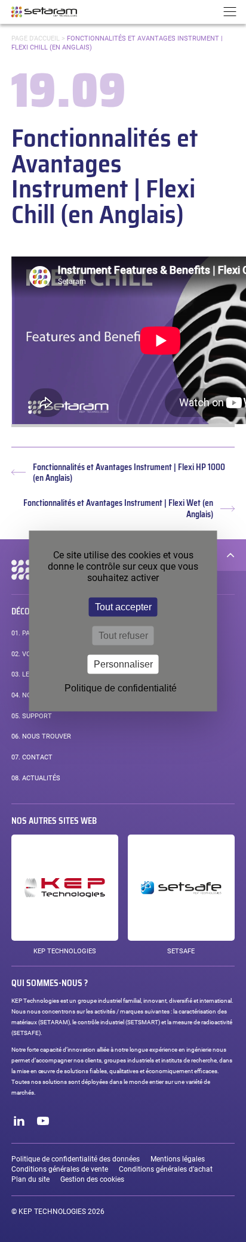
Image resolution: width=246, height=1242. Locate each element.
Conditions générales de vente (59, 1169)
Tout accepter (123, 607)
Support (31, 716)
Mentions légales (177, 1159)
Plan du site (30, 1179)
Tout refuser (123, 636)
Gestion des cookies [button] (92, 1179)
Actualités (35, 778)
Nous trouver (41, 736)
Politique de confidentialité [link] (120, 688)
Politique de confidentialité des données (75, 1159)
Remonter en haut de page (230, 554)
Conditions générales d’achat (166, 1169)
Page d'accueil (35, 38)
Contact (32, 757)
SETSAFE (181, 951)
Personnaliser (123, 664)
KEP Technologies (64, 951)
